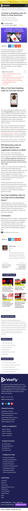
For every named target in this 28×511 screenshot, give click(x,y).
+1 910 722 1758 (9, 397)
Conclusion (6, 84)
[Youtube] (11, 403)
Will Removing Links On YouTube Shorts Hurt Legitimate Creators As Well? (13, 78)
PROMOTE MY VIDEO (21, 504)
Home (2, 8)
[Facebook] (2, 403)
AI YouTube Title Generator (9, 362)
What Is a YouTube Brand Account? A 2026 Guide (6, 266)
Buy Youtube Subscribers (8, 345)
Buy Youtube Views (7, 343)
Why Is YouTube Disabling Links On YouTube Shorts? (12, 74)
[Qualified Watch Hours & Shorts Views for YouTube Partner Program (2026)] (7, 297)
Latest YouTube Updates (10, 8)
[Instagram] (5, 403)
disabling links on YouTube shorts (11, 232)
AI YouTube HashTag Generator (10, 369)
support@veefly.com (9, 399)
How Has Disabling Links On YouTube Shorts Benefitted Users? (12, 81)
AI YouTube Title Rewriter (8, 371)
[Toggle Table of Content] (24, 72)
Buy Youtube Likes (7, 347)
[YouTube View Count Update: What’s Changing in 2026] (20, 282)
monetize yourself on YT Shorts (10, 133)
